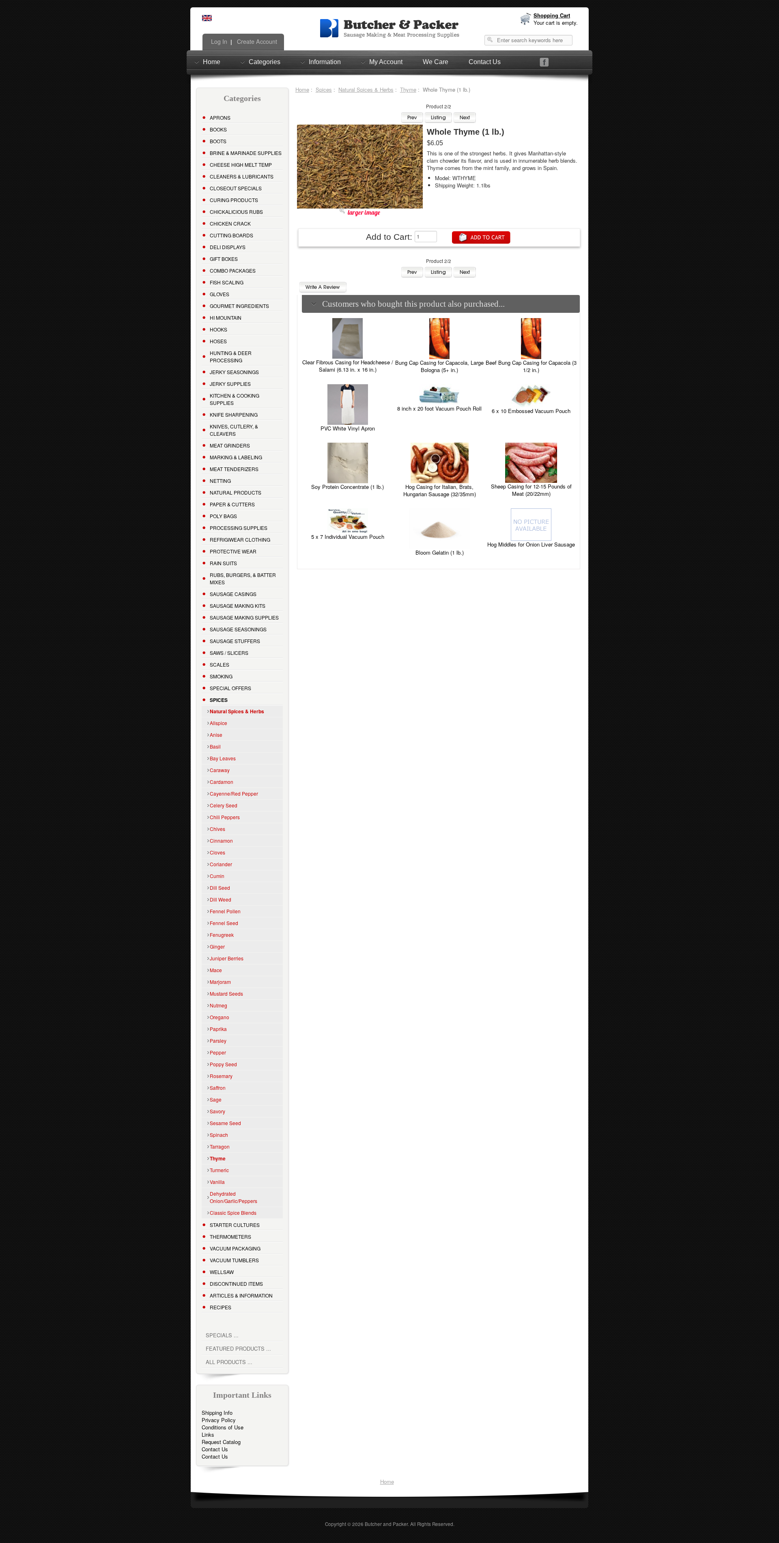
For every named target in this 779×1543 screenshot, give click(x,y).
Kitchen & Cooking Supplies (234, 399)
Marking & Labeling (236, 457)
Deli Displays (227, 246)
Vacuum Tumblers (234, 1260)
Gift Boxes (224, 258)
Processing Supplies (238, 527)
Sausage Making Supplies (244, 617)
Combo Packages (233, 270)
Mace (216, 969)
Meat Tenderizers (234, 468)
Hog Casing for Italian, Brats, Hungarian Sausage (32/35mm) (439, 490)
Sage (216, 1099)
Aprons (220, 117)
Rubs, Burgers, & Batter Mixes (243, 578)
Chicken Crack (230, 223)
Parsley (218, 1040)
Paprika (218, 1028)
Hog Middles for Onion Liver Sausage (531, 544)
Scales (219, 664)
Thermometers (230, 1236)
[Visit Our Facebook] (544, 62)
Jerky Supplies (230, 383)
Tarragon (220, 1146)
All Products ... (229, 1362)
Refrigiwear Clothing (240, 539)
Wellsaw (222, 1271)
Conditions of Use (222, 1427)
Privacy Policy (219, 1420)
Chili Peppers (225, 816)
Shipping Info (217, 1412)
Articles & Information (241, 1295)
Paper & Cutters (232, 504)
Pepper (218, 1052)
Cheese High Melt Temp (241, 164)
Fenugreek (222, 934)
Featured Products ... (238, 1348)
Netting (220, 480)
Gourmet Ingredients (239, 305)
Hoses (218, 341)
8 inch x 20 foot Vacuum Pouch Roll (439, 408)
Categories (264, 61)
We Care (435, 61)
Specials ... (222, 1335)
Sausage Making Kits (237, 605)
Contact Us (485, 61)
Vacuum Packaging (235, 1248)
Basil (215, 746)
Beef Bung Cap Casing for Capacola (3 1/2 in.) (531, 366)
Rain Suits (223, 563)
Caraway (220, 769)
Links (208, 1434)
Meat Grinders (230, 445)
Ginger (217, 946)
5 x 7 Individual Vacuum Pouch (347, 536)
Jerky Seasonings (234, 371)
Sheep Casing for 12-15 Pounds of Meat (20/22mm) (531, 489)
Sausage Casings (233, 593)
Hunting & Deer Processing (231, 356)
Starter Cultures (235, 1224)
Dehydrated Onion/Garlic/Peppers (233, 1197)
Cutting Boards (231, 235)
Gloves (219, 294)
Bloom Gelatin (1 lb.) (439, 552)
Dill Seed (220, 887)
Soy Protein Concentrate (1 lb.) (347, 487)
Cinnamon (221, 840)
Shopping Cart (552, 15)
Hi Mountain (225, 317)
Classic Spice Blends (233, 1212)
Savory (217, 1111)
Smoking (221, 676)
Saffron (218, 1087)
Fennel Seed (224, 922)
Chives (217, 828)
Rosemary (221, 1075)
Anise (216, 734)
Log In (218, 41)
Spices (324, 89)
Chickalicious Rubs (236, 211)
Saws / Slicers (229, 652)
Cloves (217, 852)
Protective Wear (233, 551)
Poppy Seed (223, 1064)
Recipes (220, 1307)
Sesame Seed (225, 1122)
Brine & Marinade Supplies (246, 152)
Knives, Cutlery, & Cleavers (234, 430)
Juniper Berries (226, 958)
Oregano (219, 1017)
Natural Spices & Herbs (366, 89)
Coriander (221, 864)
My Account (385, 61)
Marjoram (220, 981)
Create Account (256, 41)
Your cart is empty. (556, 22)
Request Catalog (221, 1442)
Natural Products (235, 492)
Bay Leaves (223, 758)
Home (211, 61)
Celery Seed (223, 805)
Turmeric (219, 1169)
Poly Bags (223, 515)
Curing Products (234, 199)
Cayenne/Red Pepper (234, 793)
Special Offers (230, 687)
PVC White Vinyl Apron (348, 428)
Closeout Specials (236, 188)
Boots (218, 141)
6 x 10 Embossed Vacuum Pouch (531, 411)
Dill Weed (220, 899)
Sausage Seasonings (238, 629)
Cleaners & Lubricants (241, 176)
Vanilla (217, 1181)
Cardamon (221, 781)
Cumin (217, 875)
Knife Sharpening (234, 414)
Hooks (218, 329)
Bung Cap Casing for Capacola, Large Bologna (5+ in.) (439, 366)
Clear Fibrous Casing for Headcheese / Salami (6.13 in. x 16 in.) (347, 365)
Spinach (219, 1134)
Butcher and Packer (386, 1524)
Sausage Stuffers (235, 640)
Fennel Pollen (225, 911)
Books (218, 129)
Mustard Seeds (226, 993)
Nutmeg (218, 1005)
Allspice (218, 722)
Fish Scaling (226, 282)
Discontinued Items (236, 1283)
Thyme (408, 89)
